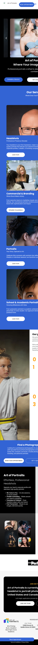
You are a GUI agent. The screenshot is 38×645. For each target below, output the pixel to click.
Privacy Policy (25, 642)
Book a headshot (11, 628)
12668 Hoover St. (28, 625)
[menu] (35, 4)
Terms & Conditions (16, 642)
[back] (6, 38)
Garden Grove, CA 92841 (28, 627)
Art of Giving (11, 626)
